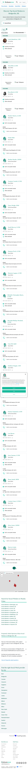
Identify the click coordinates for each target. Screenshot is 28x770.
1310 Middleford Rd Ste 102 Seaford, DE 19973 (13, 424)
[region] (14, 385)
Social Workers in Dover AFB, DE (9, 620)
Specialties (11, 6)
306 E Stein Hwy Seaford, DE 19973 (10, 356)
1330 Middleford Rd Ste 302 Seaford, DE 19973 (13, 334)
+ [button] (1, 573)
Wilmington (4, 728)
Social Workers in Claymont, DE (9, 624)
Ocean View (4, 715)
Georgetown (4, 690)
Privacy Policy (17, 383)
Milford (3, 701)
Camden (3, 679)
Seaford (3, 720)
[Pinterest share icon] (26, 763)
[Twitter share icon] (23, 763)
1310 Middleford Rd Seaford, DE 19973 (11, 402)
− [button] (1, 575)
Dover (2, 687)
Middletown (4, 698)
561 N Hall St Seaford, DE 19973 (10, 128)
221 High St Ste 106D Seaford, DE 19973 (12, 492)
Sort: (18, 32)
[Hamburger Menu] (4, 2)
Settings (14, 394)
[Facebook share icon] (17, 763)
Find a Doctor (4, 6)
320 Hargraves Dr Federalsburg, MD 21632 (12, 516)
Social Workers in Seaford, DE (8, 618)
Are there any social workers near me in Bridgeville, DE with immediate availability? (11, 655)
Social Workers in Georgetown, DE (9, 612)
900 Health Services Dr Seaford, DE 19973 (12, 218)
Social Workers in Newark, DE (8, 606)
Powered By (11, 735)
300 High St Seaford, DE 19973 (9, 470)
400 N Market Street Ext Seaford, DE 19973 (12, 242)
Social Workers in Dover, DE (8, 608)
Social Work (17, 6)
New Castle (4, 709)
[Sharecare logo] (14, 762)
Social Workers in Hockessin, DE (9, 622)
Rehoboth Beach (5, 717)
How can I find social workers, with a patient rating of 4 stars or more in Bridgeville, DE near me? (12, 643)
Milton (2, 706)
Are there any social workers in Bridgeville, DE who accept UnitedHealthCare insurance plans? (12, 649)
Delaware (24, 6)
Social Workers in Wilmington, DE (9, 604)
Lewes (3, 695)
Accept (14, 391)
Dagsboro (3, 684)
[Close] (25, 374)
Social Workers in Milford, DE (8, 616)
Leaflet (16, 591)
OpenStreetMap (21, 591)
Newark (3, 712)
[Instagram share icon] (19, 763)
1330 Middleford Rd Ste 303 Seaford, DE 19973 (13, 311)
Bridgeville (4, 676)
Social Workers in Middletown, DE (9, 614)
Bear (2, 674)
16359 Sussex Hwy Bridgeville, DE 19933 (12, 150)
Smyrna (3, 726)
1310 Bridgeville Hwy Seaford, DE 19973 (11, 172)
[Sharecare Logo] (9, 2)
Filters (5, 29)
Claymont (3, 682)
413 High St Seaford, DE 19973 (9, 446)
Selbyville (3, 723)
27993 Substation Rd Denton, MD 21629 (11, 538)
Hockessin (3, 693)
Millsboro (3, 704)
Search (17, 2)
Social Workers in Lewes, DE (8, 610)
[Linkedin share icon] (21, 763)
